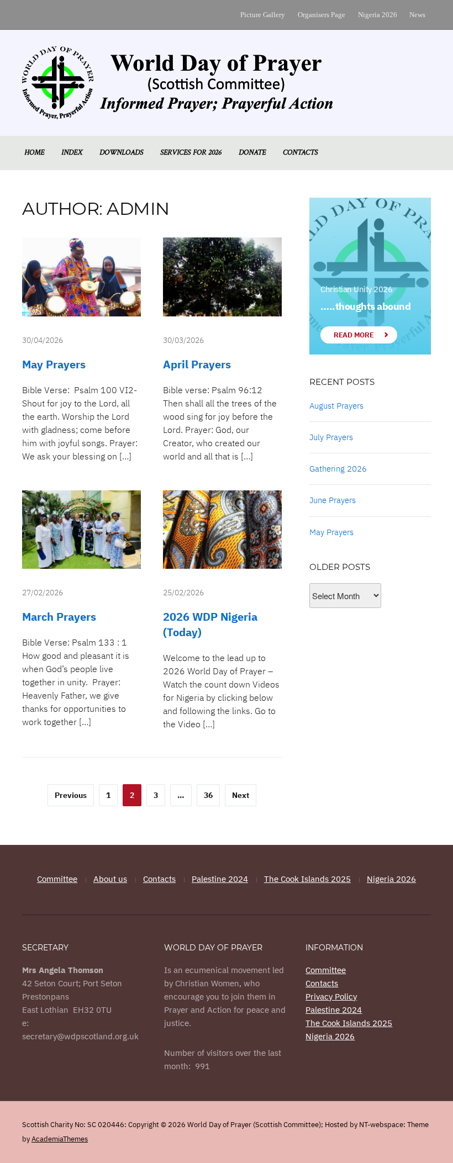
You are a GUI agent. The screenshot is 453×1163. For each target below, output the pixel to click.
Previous (71, 795)
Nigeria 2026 (377, 14)
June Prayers (332, 500)
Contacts (300, 153)
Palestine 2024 (220, 879)
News (417, 14)
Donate (252, 153)
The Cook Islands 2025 (307, 879)
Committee (57, 879)
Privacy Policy (331, 996)
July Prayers (331, 437)
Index (71, 153)
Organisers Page (321, 14)
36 (208, 795)
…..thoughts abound (365, 306)
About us (110, 879)
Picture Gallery (262, 14)
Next (240, 795)
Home (34, 153)
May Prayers (54, 364)
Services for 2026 (191, 153)
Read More (353, 335)
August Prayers (336, 405)
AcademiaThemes (59, 1139)
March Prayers (59, 616)
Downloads (121, 153)
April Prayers (197, 364)
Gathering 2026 (338, 468)
